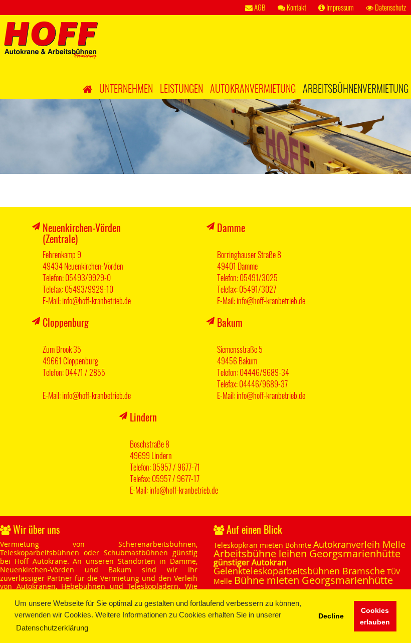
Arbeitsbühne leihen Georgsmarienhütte (307, 553)
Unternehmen (126, 88)
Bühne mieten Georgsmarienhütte (313, 580)
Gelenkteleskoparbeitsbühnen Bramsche (299, 571)
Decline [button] (331, 616)
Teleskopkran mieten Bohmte (262, 545)
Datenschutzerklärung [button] (52, 627)
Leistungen (181, 88)
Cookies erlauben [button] (375, 616)
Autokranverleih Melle (359, 544)
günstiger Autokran (250, 562)
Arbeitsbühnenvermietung (355, 88)
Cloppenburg (66, 322)
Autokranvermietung (253, 88)
